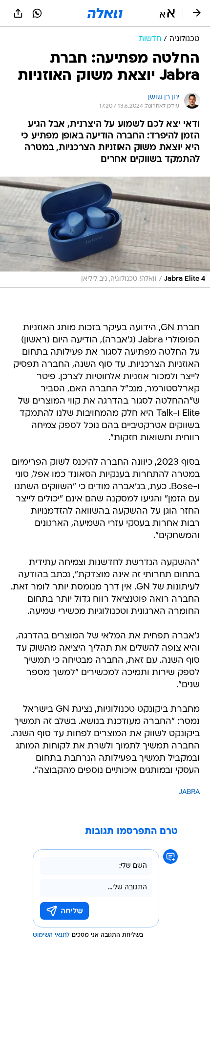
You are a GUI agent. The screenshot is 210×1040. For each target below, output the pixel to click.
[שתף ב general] (18, 13)
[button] (167, 13)
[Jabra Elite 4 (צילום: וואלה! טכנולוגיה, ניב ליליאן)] (105, 232)
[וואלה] (105, 13)
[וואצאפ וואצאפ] (37, 13)
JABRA (189, 792)
